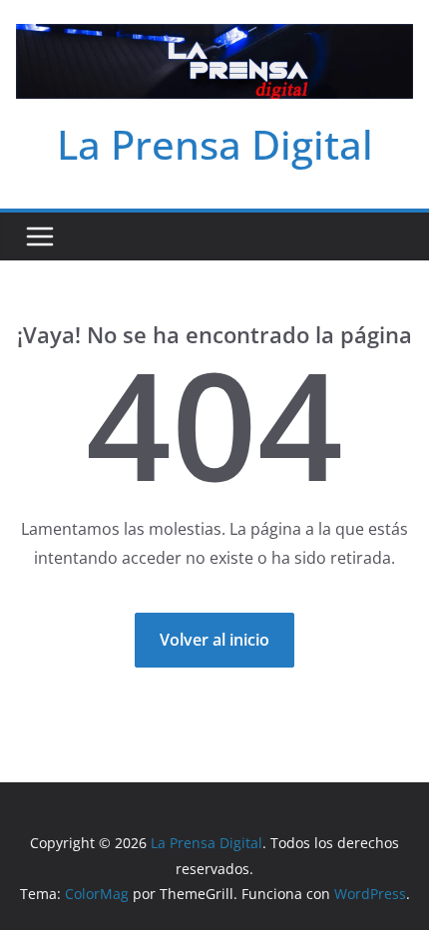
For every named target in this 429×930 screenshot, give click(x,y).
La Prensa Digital (215, 144)
